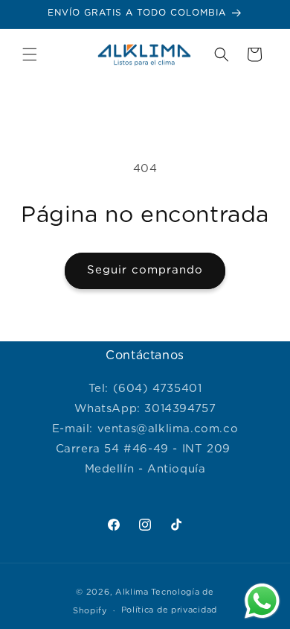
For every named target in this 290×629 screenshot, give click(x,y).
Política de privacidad (169, 610)
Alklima (132, 592)
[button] (29, 54)
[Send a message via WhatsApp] (262, 601)
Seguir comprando (145, 270)
